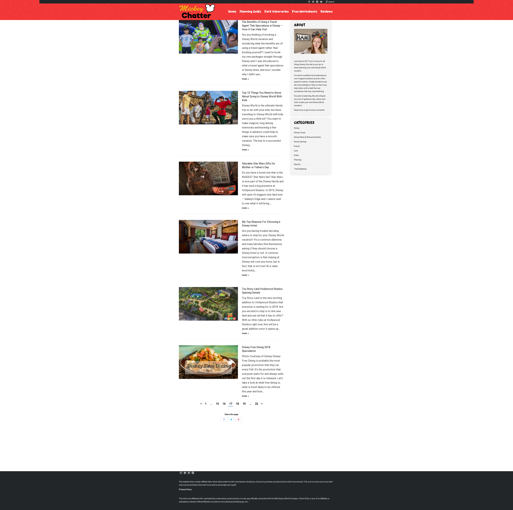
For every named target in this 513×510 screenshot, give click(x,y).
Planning (297, 160)
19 (244, 403)
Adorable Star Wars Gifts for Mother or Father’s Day (258, 165)
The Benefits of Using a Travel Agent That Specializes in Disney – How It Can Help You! (262, 25)
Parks (296, 155)
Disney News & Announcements (307, 137)
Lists (296, 151)
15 (217, 403)
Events (297, 146)
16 (224, 403)
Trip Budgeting (300, 169)
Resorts (297, 164)
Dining (296, 128)
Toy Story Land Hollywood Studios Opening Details (262, 290)
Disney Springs (300, 142)
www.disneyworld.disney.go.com (234, 502)
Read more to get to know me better (309, 110)
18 (237, 403)
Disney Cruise (299, 133)
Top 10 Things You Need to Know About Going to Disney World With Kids (262, 96)
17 (230, 403)
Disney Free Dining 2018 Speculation (256, 349)
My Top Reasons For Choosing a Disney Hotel (261, 223)
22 (256, 403)
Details (244, 79)
